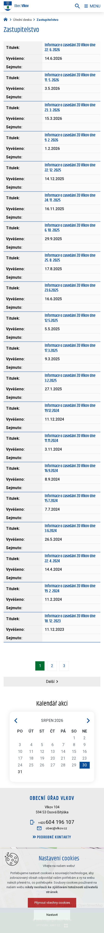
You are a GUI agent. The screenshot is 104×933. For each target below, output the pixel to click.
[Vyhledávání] (77, 6)
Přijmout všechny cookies (52, 902)
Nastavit (52, 915)
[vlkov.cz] (7, 19)
